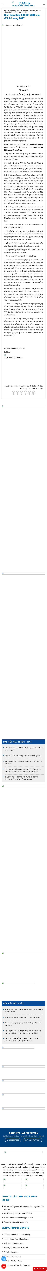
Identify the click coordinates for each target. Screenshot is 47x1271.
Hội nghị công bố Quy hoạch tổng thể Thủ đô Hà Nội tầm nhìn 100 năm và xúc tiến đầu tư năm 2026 (23, 770)
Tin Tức (32, 11)
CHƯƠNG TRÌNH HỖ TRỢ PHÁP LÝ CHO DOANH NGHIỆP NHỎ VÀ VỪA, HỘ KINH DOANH (21, 778)
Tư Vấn (24, 12)
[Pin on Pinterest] (29, 393)
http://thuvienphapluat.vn (14, 348)
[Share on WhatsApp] (13, 393)
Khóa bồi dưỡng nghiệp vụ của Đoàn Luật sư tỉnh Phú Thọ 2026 (23, 762)
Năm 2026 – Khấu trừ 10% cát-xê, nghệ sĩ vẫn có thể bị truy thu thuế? (24, 749)
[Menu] (44, 3)
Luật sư (7, 352)
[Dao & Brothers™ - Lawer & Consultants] (23, 4)
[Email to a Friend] (25, 393)
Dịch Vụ (7, 11)
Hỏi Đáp (19, 11)
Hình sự (13, 11)
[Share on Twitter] (21, 393)
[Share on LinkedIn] (33, 393)
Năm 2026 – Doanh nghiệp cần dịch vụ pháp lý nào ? (23, 756)
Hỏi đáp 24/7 (40, 1269)
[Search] (2, 4)
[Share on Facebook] (17, 393)
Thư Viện (26, 11)
